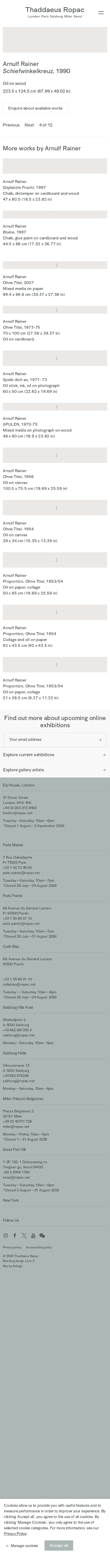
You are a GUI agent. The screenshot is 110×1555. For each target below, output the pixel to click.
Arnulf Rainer (21, 63)
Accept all (59, 1545)
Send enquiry (100, 740)
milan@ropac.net (16, 1126)
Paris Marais (13, 845)
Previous (11, 125)
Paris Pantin (13, 895)
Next (29, 125)
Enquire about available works (35, 108)
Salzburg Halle (14, 1053)
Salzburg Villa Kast (18, 1007)
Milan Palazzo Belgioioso (23, 1098)
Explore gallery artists (23, 769)
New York (11, 1200)
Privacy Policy (15, 1533)
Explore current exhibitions (28, 754)
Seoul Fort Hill (14, 1149)
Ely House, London (19, 785)
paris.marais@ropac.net (21, 873)
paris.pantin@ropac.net (21, 923)
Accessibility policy (39, 1247)
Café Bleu (11, 946)
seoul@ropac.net (16, 1177)
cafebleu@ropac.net (19, 984)
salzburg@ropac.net (19, 1035)
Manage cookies (24, 1545)
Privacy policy (12, 1247)
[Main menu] (101, 13)
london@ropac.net (17, 813)
